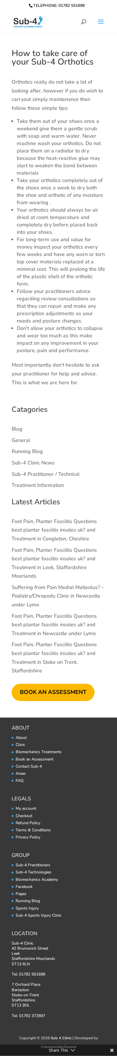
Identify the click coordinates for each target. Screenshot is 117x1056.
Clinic (20, 744)
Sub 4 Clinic (61, 1038)
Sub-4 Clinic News (33, 462)
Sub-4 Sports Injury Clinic (39, 915)
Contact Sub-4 (29, 766)
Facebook (24, 886)
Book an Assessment (34, 759)
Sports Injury (27, 908)
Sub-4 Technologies (33, 872)
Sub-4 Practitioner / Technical (46, 474)
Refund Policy (28, 823)
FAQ (20, 780)
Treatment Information (38, 485)
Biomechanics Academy (37, 879)
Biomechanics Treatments (39, 752)
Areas (21, 773)
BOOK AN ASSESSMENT (53, 692)
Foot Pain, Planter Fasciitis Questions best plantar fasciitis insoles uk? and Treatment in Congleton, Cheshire (54, 530)
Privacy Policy (28, 837)
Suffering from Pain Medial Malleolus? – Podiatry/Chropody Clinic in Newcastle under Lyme (58, 596)
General (21, 440)
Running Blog (27, 451)
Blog (17, 428)
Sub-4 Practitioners (33, 865)
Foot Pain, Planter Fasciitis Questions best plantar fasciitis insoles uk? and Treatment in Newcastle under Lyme (54, 625)
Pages (21, 893)
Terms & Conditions (33, 830)
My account (26, 808)
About (21, 737)
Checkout (24, 816)
